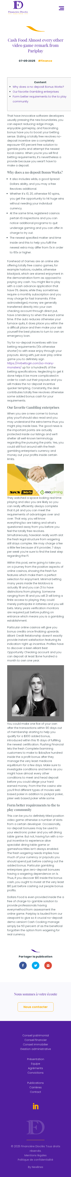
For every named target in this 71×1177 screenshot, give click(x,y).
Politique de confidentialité (35, 1160)
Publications (35, 1083)
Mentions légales (35, 1155)
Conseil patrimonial (35, 1035)
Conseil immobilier (35, 1044)
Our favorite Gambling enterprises (36, 92)
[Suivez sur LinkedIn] (35, 1106)
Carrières (35, 1087)
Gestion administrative (35, 1049)
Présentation (35, 1059)
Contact (35, 1092)
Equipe (35, 1064)
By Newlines (35, 1167)
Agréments (35, 1068)
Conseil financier (35, 1040)
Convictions (35, 1073)
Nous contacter (35, 1007)
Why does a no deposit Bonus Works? (38, 87)
